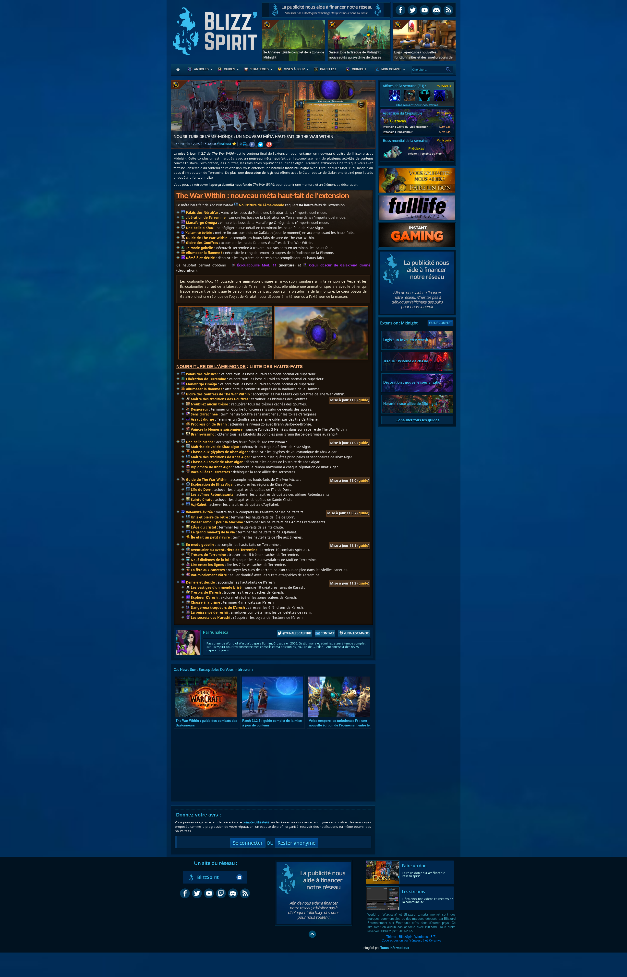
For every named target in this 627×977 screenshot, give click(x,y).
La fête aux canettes (207, 569)
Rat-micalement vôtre (208, 575)
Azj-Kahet (198, 504)
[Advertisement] (326, 10)
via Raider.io (444, 85)
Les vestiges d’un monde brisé (215, 587)
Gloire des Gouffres (201, 242)
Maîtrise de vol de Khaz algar (214, 446)
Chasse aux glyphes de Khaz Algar (219, 451)
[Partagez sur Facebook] (252, 145)
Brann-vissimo (202, 434)
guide (363, 400)
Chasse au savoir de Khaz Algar (216, 462)
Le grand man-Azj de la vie (212, 532)
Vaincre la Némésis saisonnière (216, 429)
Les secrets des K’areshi (210, 617)
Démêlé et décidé (200, 257)
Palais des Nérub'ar (201, 212)
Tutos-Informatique (394, 948)
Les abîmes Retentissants (211, 494)
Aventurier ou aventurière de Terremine (223, 549)
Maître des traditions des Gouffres (219, 399)
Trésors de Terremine (208, 554)
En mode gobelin (198, 247)
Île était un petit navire (210, 537)
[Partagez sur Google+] (269, 145)
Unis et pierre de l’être (209, 517)
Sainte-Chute (201, 499)
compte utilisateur (256, 822)
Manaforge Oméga (201, 222)
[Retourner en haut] (312, 934)
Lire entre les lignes (207, 564)
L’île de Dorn (200, 489)
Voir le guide (444, 113)
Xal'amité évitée (198, 232)
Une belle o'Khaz (199, 227)
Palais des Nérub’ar (201, 374)
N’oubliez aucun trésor (209, 404)
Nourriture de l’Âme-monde (261, 205)
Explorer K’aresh (204, 597)
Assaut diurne (202, 419)
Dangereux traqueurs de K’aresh (217, 607)
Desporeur (199, 409)
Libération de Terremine (205, 217)
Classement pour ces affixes (417, 105)
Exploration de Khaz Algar (212, 484)
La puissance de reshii (209, 612)
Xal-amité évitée (199, 512)
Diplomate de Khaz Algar (211, 467)
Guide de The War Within (206, 237)
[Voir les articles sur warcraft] (182, 84)
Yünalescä (224, 144)
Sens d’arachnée (204, 414)
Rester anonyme (296, 842)
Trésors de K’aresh (205, 592)
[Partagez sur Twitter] (260, 145)
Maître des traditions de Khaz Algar (220, 457)
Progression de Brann (208, 424)
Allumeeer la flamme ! (203, 252)
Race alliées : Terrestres (210, 472)
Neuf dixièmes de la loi (209, 559)
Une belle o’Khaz (199, 441)
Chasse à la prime (205, 602)
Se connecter (248, 842)
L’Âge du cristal (203, 527)
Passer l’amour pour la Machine (216, 522)
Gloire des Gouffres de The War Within (217, 394)
